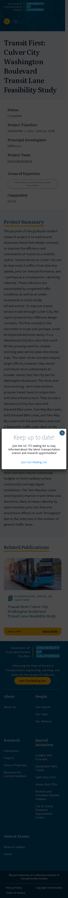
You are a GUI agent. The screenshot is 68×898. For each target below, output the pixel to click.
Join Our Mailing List (34, 462)
